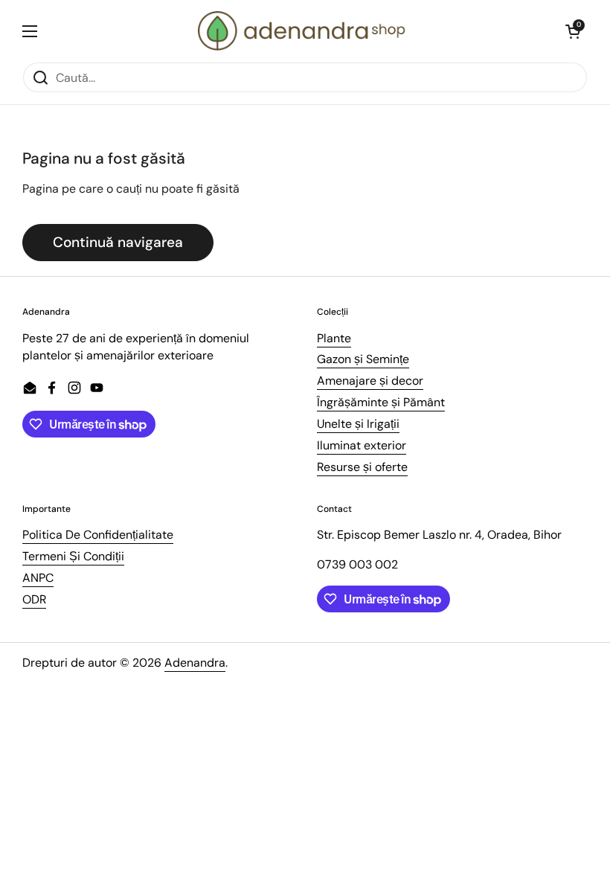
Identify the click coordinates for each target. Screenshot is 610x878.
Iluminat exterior (361, 445)
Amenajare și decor (370, 380)
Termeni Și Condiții (73, 556)
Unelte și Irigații (358, 424)
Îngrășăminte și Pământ (381, 402)
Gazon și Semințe (363, 359)
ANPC (38, 578)
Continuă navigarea (118, 242)
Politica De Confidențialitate (97, 534)
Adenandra (194, 662)
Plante (334, 338)
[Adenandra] (301, 31)
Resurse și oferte (362, 467)
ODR (34, 599)
